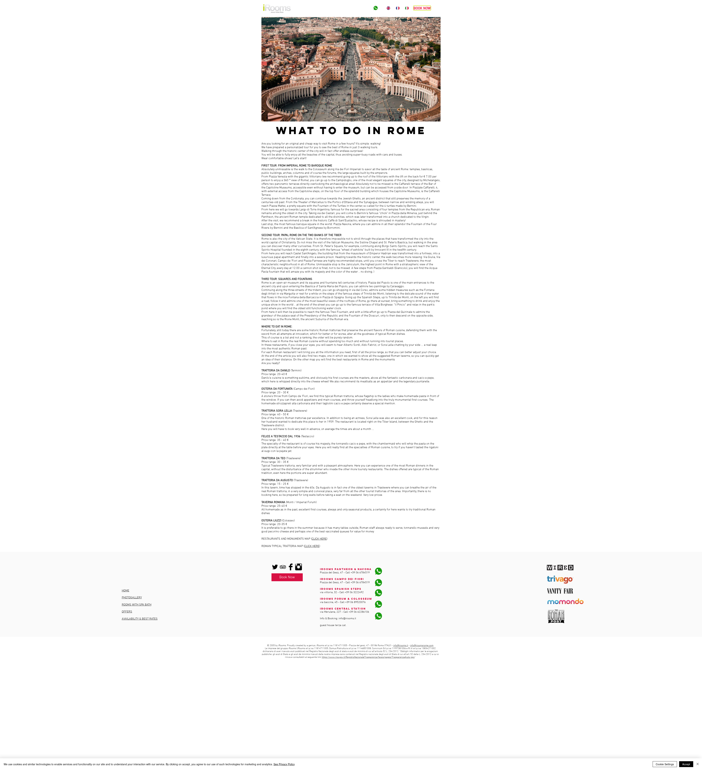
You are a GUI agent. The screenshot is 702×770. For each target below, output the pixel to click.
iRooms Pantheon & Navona (346, 569)
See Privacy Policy (284, 764)
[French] (397, 8)
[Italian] (406, 8)
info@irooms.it (347, 618)
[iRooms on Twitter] (274, 566)
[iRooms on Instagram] (298, 566)
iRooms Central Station (343, 608)
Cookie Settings (665, 764)
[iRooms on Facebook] (290, 566)
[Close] (697, 764)
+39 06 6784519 (360, 572)
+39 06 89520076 (355, 602)
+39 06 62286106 (359, 612)
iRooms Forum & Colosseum (346, 598)
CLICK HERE (319, 539)
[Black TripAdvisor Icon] (282, 566)
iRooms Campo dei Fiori (342, 579)
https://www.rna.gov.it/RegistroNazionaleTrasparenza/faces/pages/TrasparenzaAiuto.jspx (368, 657)
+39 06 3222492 (354, 592)
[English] (388, 8)
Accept (686, 764)
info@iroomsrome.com (421, 645)
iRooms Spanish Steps (340, 589)
